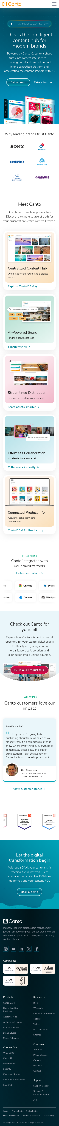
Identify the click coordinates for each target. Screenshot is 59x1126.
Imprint (6, 1111)
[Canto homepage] (12, 4)
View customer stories (27, 789)
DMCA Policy (32, 1111)
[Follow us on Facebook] (36, 949)
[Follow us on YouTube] (13, 949)
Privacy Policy (18, 1111)
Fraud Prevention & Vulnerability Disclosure (21, 1115)
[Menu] (54, 4)
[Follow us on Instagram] (5, 949)
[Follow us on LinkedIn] (21, 949)
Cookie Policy (48, 1115)
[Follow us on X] (29, 949)
